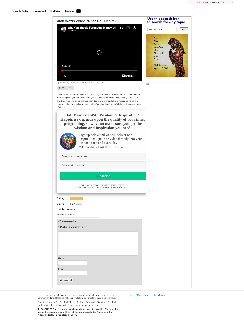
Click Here (119, 147)
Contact (230, 2)
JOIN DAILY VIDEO (217, 2)
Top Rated (55, 11)
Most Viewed (39, 11)
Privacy (147, 295)
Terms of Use (135, 295)
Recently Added (20, 11)
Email (60, 269)
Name (61, 258)
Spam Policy (159, 295)
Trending (69, 11)
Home (191, 2)
